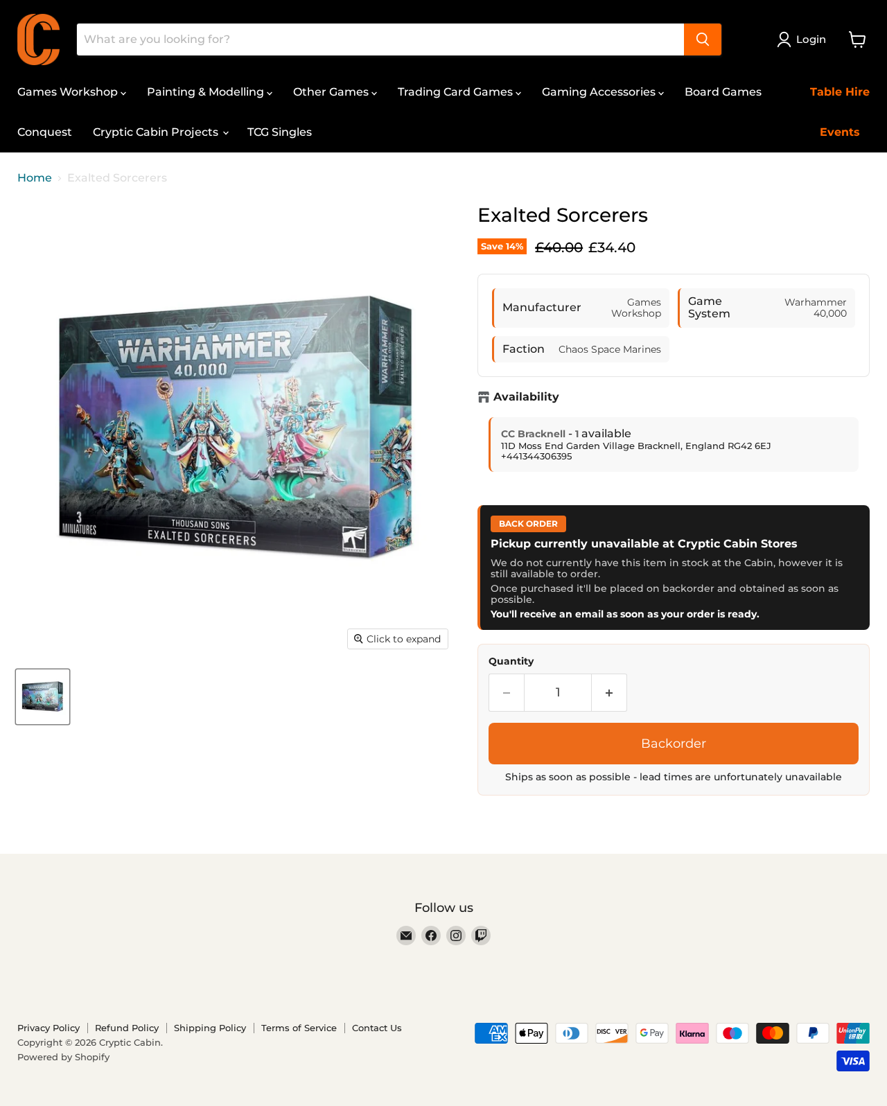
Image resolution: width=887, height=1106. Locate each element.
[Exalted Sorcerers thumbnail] (42, 696)
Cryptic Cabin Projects (157, 132)
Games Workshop (69, 91)
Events (840, 132)
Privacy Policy (48, 1027)
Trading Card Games (457, 91)
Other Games (332, 91)
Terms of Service (299, 1027)
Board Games (723, 91)
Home (34, 178)
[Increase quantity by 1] (609, 693)
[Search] (702, 39)
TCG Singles (279, 132)
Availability (526, 397)
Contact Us (377, 1027)
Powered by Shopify (63, 1056)
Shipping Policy (210, 1027)
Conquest (44, 132)
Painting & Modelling (207, 91)
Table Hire (840, 91)
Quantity (511, 661)
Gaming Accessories (600, 91)
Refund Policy (127, 1027)
